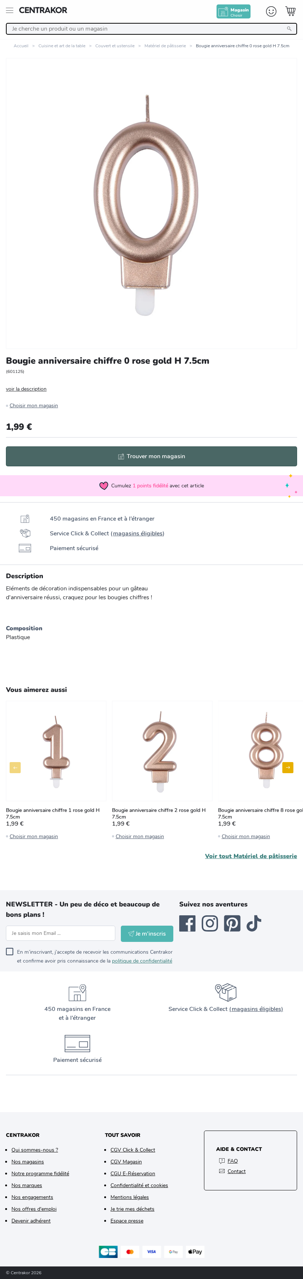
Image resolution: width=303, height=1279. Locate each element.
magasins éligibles (138, 533)
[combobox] (151, 29)
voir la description (26, 388)
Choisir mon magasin (34, 405)
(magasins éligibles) (256, 1009)
